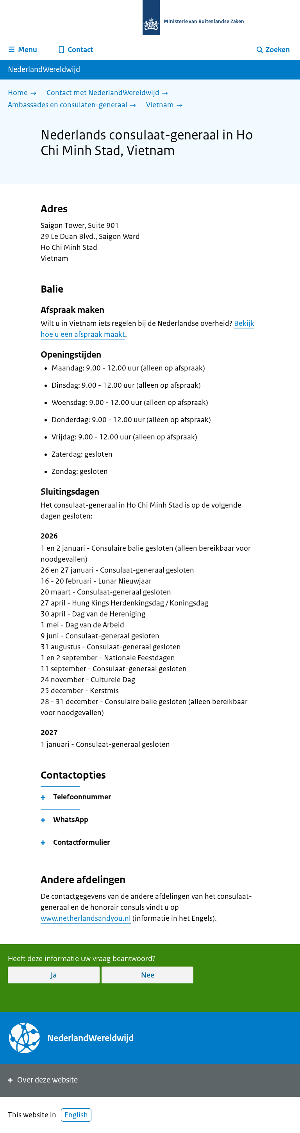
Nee (147, 974)
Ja (54, 974)
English (76, 1115)
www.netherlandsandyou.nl (86, 918)
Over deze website (47, 1080)
